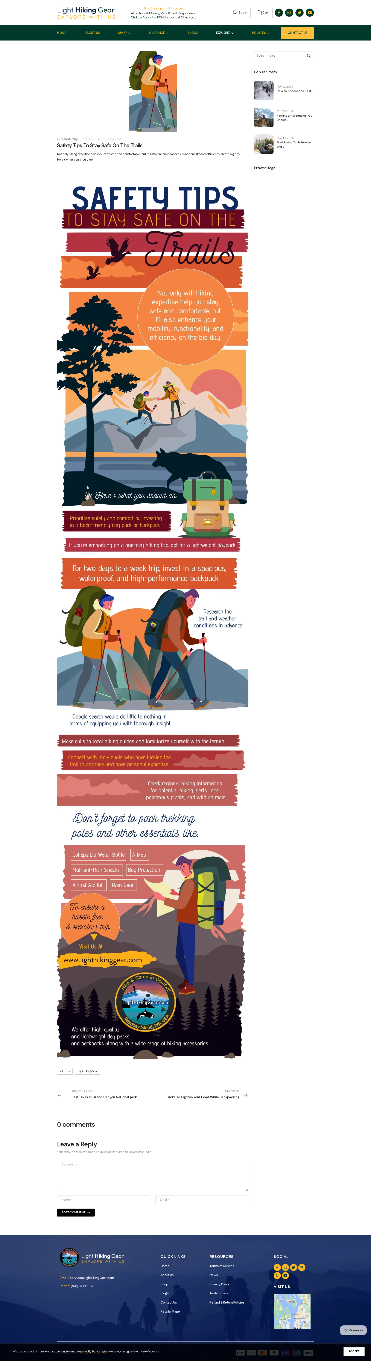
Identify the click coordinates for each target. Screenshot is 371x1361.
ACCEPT (354, 1351)
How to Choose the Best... (295, 91)
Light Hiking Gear (87, 1071)
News (214, 1275)
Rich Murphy (69, 139)
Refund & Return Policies (227, 1302)
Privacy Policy (220, 1284)
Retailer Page (170, 1311)
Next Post (202, 1095)
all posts (65, 1071)
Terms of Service (222, 1266)
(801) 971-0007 (82, 1286)
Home (165, 1266)
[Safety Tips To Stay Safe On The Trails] (152, 613)
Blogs (165, 1293)
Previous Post (104, 1095)
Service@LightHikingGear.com (92, 1278)
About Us (167, 1275)
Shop (164, 1284)
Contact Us (297, 33)
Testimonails (219, 1293)
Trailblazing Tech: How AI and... (294, 144)
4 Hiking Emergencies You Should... (294, 118)
